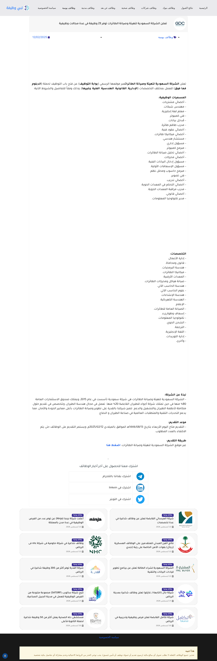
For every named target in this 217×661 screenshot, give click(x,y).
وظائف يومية (68, 7)
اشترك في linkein (120, 487)
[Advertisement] (108, 61)
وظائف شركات (148, 7)
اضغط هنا (113, 445)
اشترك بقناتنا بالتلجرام (117, 476)
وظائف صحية (128, 7)
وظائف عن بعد (108, 7)
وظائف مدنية (87, 7)
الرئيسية (203, 7)
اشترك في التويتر (120, 499)
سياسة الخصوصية (47, 7)
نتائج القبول (187, 7)
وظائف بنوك (169, 7)
